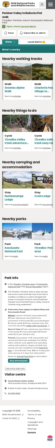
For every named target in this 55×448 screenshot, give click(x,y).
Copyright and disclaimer (35, 423)
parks (15, 256)
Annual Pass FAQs (25, 356)
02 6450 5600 (14, 393)
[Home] (6, 4)
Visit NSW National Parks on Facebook (4, 443)
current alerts (28, 26)
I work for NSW (9, 418)
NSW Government (11, 414)
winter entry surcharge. (36, 325)
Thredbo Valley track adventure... (17, 141)
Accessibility (34, 410)
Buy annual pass (19, 360)
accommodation (20, 204)
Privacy (31, 418)
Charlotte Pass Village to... (44, 89)
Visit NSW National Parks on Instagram (11, 443)
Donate (32, 432)
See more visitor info (15, 368)
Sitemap (32, 428)
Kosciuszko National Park (14, 249)
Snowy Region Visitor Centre (21, 380)
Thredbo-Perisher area (24, 284)
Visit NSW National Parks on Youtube (17, 443)
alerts (36, 41)
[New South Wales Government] (50, 438)
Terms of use (34, 414)
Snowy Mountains (34, 286)
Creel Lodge (42, 196)
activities (17, 96)
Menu (9, 41)
